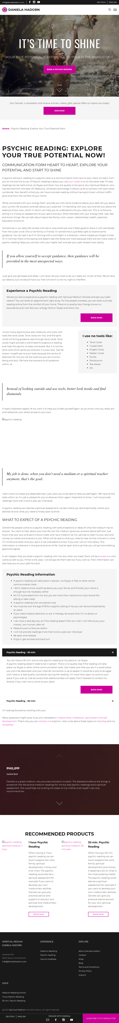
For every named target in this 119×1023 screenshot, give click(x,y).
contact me (45, 721)
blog (103, 721)
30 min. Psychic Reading (13, 1000)
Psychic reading (47, 955)
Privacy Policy (85, 971)
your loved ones (76, 181)
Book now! (96, 318)
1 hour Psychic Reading (13, 997)
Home (5, 128)
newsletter (8, 724)
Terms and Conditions (89, 967)
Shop (81, 959)
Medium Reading (48, 951)
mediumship (64, 717)
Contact (82, 955)
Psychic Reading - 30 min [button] (21, 652)
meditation (78, 717)
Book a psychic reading (59, 69)
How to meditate (48, 959)
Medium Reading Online (14, 992)
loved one (105, 556)
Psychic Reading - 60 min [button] (21, 701)
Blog (81, 963)
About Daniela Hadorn (89, 951)
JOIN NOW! (59, 111)
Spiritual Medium (17, 1010)
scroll (59, 85)
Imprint (82, 975)
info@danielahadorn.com (14, 961)
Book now (38, 914)
